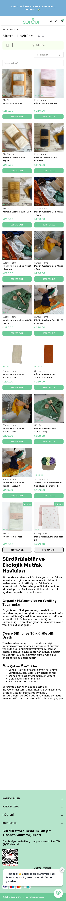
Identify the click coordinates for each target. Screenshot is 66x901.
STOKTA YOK (17, 550)
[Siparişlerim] (56, 21)
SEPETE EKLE (17, 116)
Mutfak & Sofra (10, 29)
